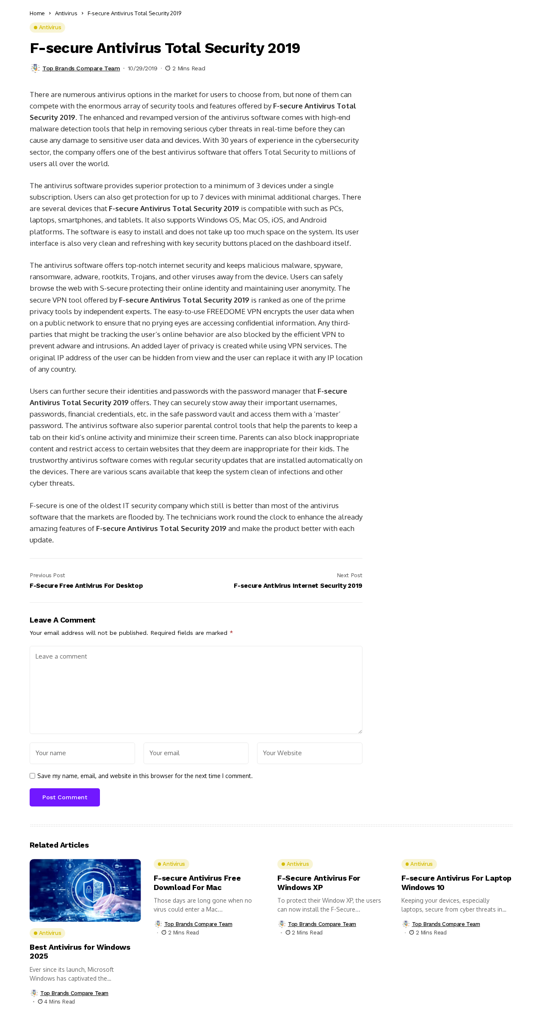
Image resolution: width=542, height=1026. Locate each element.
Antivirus (66, 13)
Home (37, 13)
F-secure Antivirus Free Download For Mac (197, 882)
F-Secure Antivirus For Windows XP (318, 882)
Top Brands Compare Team (81, 68)
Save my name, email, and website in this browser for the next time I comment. (145, 776)
